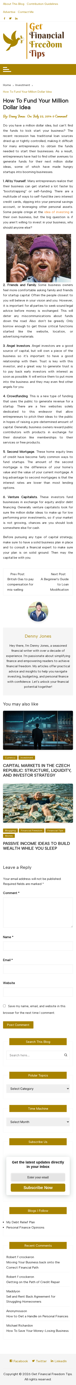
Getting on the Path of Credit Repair (33, 1282)
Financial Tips (55, 830)
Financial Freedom (31, 830)
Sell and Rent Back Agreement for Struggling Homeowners (30, 1299)
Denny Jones (17, 116)
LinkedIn (60, 1361)
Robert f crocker (18, 1257)
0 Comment (59, 116)
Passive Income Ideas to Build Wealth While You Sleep (36, 846)
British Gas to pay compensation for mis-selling (20, 584)
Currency (10, 757)
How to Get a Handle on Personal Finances (37, 1316)
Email (8, 960)
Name (8, 937)
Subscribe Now (38, 1187)
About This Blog (13, 4)
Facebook (20, 1361)
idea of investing (57, 212)
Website (9, 983)
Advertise (9, 12)
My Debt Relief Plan (20, 1222)
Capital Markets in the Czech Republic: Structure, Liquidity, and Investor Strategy (37, 770)
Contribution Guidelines (42, 4)
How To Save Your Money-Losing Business (37, 1331)
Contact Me (26, 12)
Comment (11, 893)
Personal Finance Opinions (25, 1227)
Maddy (11, 1291)
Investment (26, 757)
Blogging (10, 830)
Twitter (41, 1361)
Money (9, 835)
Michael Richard (17, 1325)
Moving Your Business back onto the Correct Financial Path (33, 1264)
